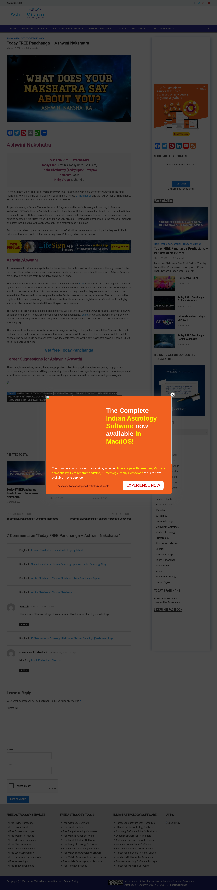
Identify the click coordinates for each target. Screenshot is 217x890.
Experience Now (143, 485)
